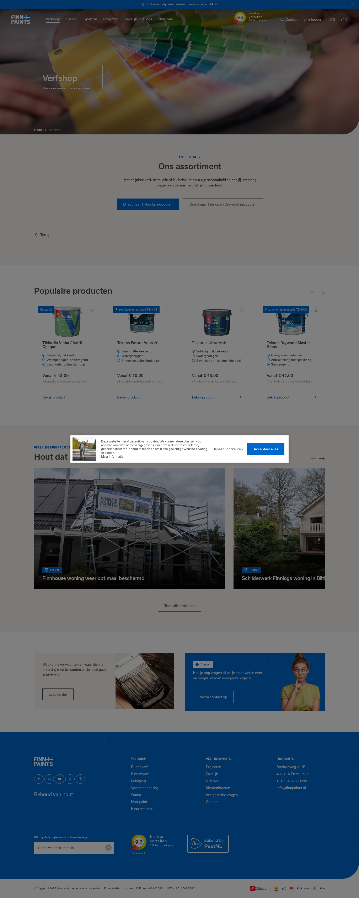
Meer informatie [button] (112, 456)
